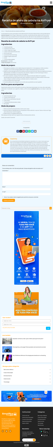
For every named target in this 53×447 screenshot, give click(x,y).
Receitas (14, 23)
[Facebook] (50, 156)
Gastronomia (7, 379)
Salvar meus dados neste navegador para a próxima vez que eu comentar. (21, 197)
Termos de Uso (25, 415)
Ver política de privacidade (9, 327)
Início (2, 31)
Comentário (5, 170)
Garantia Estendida (26, 421)
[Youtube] (47, 156)
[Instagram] (45, 156)
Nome (4, 186)
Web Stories (41, 425)
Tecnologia (6, 382)
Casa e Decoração (8, 372)
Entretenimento (8, 375)
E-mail (4, 191)
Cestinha (13, 139)
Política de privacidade (27, 417)
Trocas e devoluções (27, 419)
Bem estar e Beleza (8, 369)
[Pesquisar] (51, 208)
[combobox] (25, 208)
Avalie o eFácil (25, 423)
